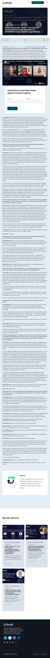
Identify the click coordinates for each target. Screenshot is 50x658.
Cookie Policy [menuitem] (43, 654)
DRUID (33, 313)
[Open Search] (29, 2)
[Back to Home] (7, 2)
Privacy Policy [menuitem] (36, 654)
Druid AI (6, 25)
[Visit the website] (21, 491)
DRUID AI (21, 129)
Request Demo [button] (37, 2)
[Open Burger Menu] (47, 3)
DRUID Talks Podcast (20, 47)
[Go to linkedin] (23, 491)
